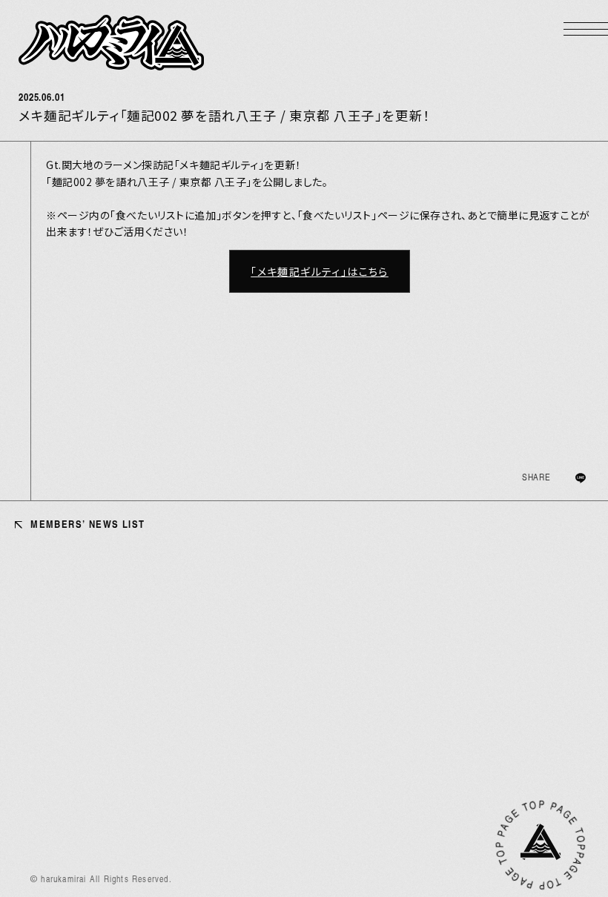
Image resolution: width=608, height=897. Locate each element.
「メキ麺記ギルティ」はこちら (320, 271)
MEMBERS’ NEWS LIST (86, 524)
